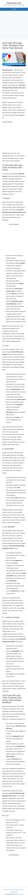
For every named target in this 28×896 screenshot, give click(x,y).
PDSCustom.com (18, 894)
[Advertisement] (14, 25)
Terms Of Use (14, 892)
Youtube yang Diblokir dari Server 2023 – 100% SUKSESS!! (16, 832)
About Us (6, 889)
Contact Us (12, 889)
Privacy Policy (20, 889)
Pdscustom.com (14, 3)
